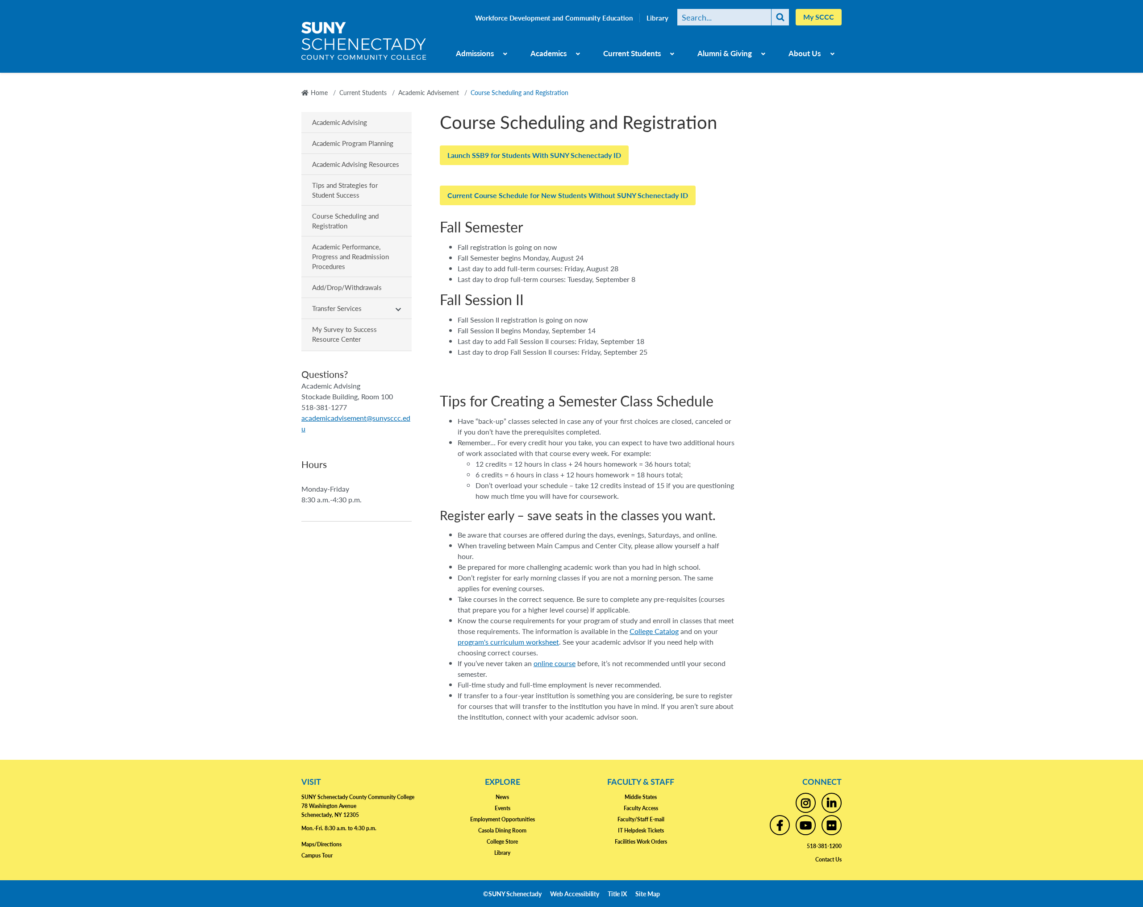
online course (555, 663)
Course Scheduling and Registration (345, 220)
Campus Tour (317, 855)
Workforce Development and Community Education (554, 17)
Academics (548, 53)
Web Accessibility (574, 893)
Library (657, 17)
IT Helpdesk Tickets (641, 830)
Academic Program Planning (352, 143)
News (502, 797)
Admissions (475, 53)
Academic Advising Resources (355, 164)
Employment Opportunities (502, 819)
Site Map (647, 893)
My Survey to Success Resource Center (344, 334)
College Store (502, 841)
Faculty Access (641, 808)
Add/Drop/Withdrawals (347, 287)
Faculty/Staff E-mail (640, 819)
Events (502, 808)
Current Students (632, 53)
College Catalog (654, 631)
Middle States (641, 797)
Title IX (617, 893)
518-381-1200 (824, 846)
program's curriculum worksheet (508, 642)
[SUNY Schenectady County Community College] (363, 44)
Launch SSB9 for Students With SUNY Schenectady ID (534, 155)
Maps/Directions (321, 844)
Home (319, 92)
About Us (804, 53)
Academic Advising (339, 122)
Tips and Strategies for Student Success (345, 189)
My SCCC (818, 17)
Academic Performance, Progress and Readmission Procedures (350, 256)
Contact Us (828, 859)
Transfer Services (337, 308)
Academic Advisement (428, 92)
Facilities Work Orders (641, 841)
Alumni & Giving (724, 53)
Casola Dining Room (502, 830)
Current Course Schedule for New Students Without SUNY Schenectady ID (567, 195)
